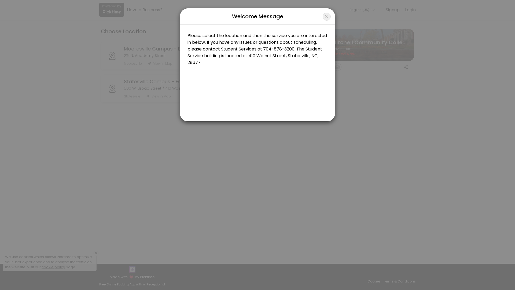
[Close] (327, 17)
